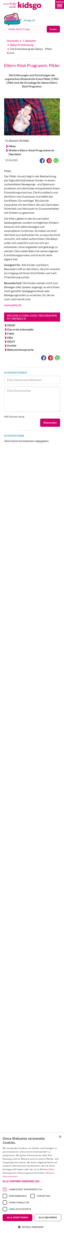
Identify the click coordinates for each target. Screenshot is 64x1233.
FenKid (11, 345)
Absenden (50, 422)
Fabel (10, 333)
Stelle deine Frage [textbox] (19, 29)
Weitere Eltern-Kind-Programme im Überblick (31, 152)
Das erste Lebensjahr (20, 329)
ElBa (10, 337)
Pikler (12, 146)
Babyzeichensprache (20, 349)
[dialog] (32, 1183)
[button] (59, 4)
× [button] (60, 1136)
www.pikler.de (12, 305)
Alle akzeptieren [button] (17, 1217)
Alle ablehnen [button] (48, 1217)
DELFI (11, 341)
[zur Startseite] (26, 11)
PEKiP (11, 325)
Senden (53, 29)
